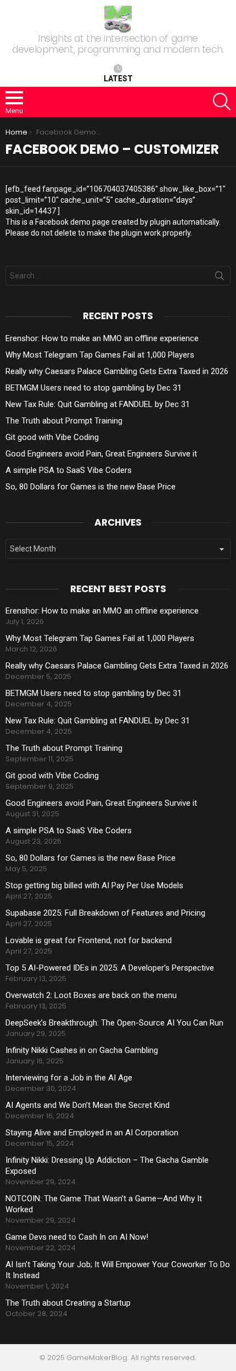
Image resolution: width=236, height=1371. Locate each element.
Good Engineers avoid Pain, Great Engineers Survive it (101, 454)
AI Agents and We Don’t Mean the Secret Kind (87, 1105)
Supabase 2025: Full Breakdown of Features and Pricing (105, 913)
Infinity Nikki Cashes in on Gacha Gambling (81, 1050)
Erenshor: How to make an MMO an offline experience (102, 338)
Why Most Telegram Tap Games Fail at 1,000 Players (99, 355)
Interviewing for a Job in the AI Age (68, 1078)
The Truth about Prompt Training (63, 421)
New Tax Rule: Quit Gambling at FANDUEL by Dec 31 (97, 404)
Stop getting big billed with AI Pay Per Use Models (94, 885)
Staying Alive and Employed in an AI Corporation (91, 1133)
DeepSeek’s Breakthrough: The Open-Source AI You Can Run (114, 1023)
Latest (118, 78)
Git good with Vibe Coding (52, 437)
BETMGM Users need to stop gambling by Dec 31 (93, 388)
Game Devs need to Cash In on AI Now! (76, 1237)
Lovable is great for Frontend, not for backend (88, 940)
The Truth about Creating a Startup (68, 1303)
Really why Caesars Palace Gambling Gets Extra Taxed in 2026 (116, 371)
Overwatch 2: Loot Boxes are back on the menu (91, 995)
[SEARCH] (222, 101)
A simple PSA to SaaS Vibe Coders (68, 470)
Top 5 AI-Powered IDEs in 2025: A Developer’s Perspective (109, 968)
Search (220, 278)
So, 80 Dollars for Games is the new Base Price (90, 487)
